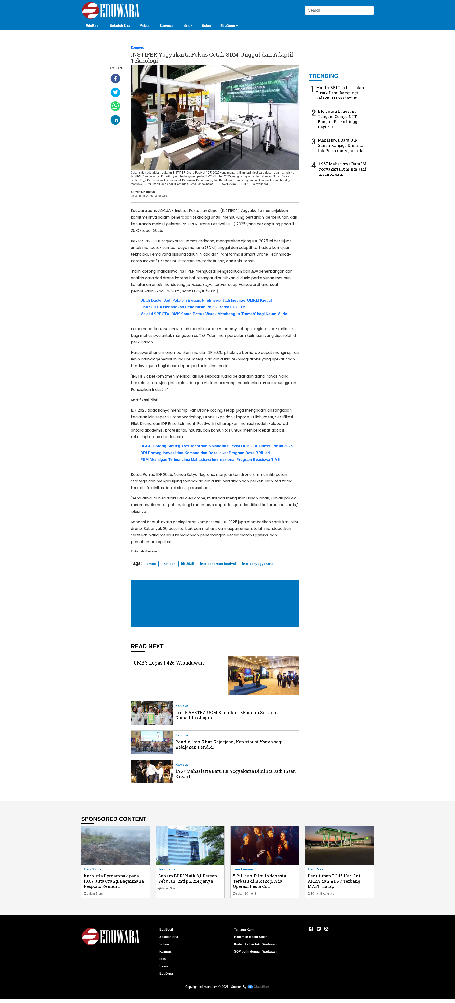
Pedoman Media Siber (250, 937)
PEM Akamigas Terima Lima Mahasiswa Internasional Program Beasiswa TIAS (210, 460)
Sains (206, 25)
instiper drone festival (218, 564)
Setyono (136, 191)
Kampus (166, 25)
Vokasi (145, 25)
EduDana (227, 25)
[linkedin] (115, 120)
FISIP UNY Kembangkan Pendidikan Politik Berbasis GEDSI (193, 307)
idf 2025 (187, 564)
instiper (168, 564)
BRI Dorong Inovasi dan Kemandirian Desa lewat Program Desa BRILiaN (205, 453)
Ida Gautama (149, 551)
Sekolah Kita (120, 25)
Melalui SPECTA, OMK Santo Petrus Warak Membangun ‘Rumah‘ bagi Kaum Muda (213, 314)
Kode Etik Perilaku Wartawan (255, 944)
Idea (186, 25)
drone (151, 564)
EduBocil (93, 25)
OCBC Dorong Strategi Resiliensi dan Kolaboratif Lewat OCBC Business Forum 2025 (216, 446)
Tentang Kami (244, 929)
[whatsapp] (115, 106)
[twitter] (115, 92)
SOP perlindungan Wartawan (255, 951)
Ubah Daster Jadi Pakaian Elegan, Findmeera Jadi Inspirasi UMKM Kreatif (206, 300)
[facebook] (115, 79)
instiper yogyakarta (257, 564)
